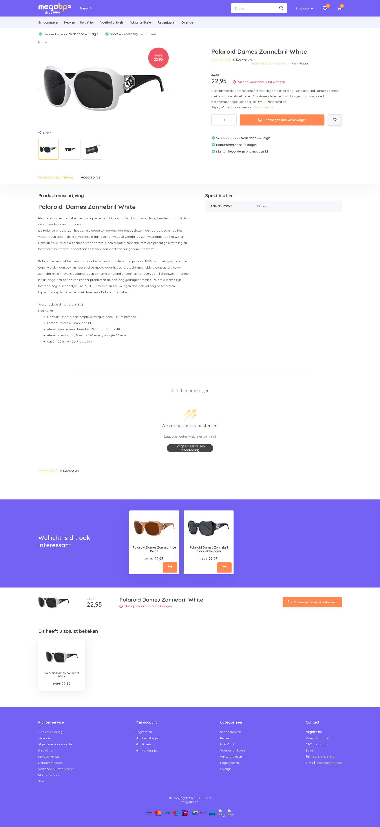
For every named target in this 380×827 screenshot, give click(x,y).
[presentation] (39, 90)
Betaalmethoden (50, 763)
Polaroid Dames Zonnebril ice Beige (154, 549)
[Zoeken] (281, 8)
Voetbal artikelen (112, 22)
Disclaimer (45, 750)
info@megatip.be (329, 763)
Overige (187, 22)
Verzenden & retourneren (56, 769)
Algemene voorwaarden (55, 744)
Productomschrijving (55, 177)
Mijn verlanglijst (146, 750)
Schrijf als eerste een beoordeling (190, 448)
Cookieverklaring (50, 732)
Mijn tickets (143, 744)
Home (42, 42)
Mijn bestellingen (147, 738)
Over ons (44, 738)
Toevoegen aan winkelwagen (285, 120)
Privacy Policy (48, 757)
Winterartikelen (141, 22)
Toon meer (262, 107)
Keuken (69, 22)
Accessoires (90, 177)
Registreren (143, 732)
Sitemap (44, 781)
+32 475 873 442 (322, 757)
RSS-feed (204, 798)
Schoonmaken (48, 22)
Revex (304, 63)
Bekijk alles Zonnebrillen (269, 63)
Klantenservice (49, 775)
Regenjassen (167, 22)
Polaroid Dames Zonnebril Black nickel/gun (209, 549)
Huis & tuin (87, 22)
